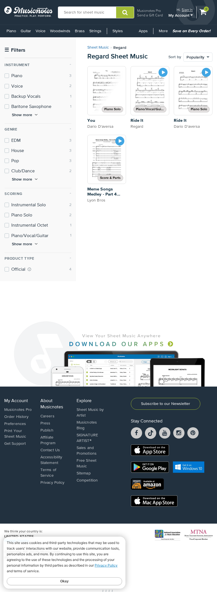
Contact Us (50, 450)
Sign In (187, 10)
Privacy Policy (52, 483)
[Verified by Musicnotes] (29, 269)
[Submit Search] (125, 12)
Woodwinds (60, 31)
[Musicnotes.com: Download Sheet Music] (28, 12)
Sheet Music (98, 47)
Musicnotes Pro (149, 10)
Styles (117, 31)
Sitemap (84, 473)
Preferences (15, 424)
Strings (95, 31)
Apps (143, 31)
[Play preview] (163, 72)
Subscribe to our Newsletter (165, 404)
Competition (87, 480)
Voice (40, 31)
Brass (80, 31)
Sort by (174, 57)
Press (45, 423)
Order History (16, 417)
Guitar (26, 31)
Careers (47, 416)
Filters (15, 50)
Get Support (15, 444)
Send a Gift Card (150, 15)
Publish (46, 430)
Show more (22, 114)
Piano (11, 31)
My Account (179, 15)
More (164, 33)
